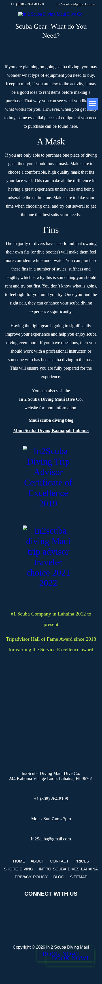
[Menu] (92, 104)
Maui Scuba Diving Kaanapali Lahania (51, 430)
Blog (58, 877)
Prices (82, 861)
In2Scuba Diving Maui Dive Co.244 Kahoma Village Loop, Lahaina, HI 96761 (51, 776)
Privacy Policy (31, 877)
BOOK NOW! (70, 958)
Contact (59, 861)
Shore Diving (18, 869)
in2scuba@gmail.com (75, 4)
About (37, 861)
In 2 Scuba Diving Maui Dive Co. (51, 399)
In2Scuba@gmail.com (51, 838)
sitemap (78, 877)
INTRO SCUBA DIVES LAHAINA (68, 869)
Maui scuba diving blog (51, 420)
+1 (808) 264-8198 (27, 4)
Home (19, 861)
